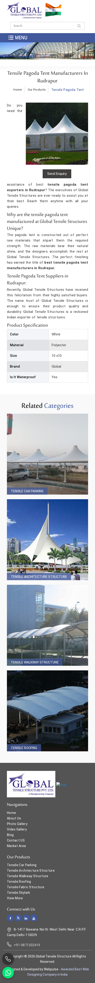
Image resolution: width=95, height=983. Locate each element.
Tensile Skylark (18, 892)
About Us (14, 818)
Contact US (16, 840)
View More (15, 898)
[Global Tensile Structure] (24, 10)
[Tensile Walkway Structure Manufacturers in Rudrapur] (47, 625)
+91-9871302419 (27, 945)
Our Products (37, 89)
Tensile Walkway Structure (35, 662)
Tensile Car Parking (27, 491)
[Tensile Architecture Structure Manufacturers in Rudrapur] (47, 539)
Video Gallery (17, 829)
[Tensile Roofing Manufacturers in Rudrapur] (47, 710)
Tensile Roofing (24, 748)
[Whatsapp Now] (8, 972)
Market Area (16, 846)
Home (17, 89)
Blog (10, 835)
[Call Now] (8, 959)
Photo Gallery (17, 824)
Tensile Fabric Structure (25, 887)
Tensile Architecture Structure (39, 577)
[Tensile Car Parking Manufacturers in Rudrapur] (47, 454)
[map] (61, 784)
